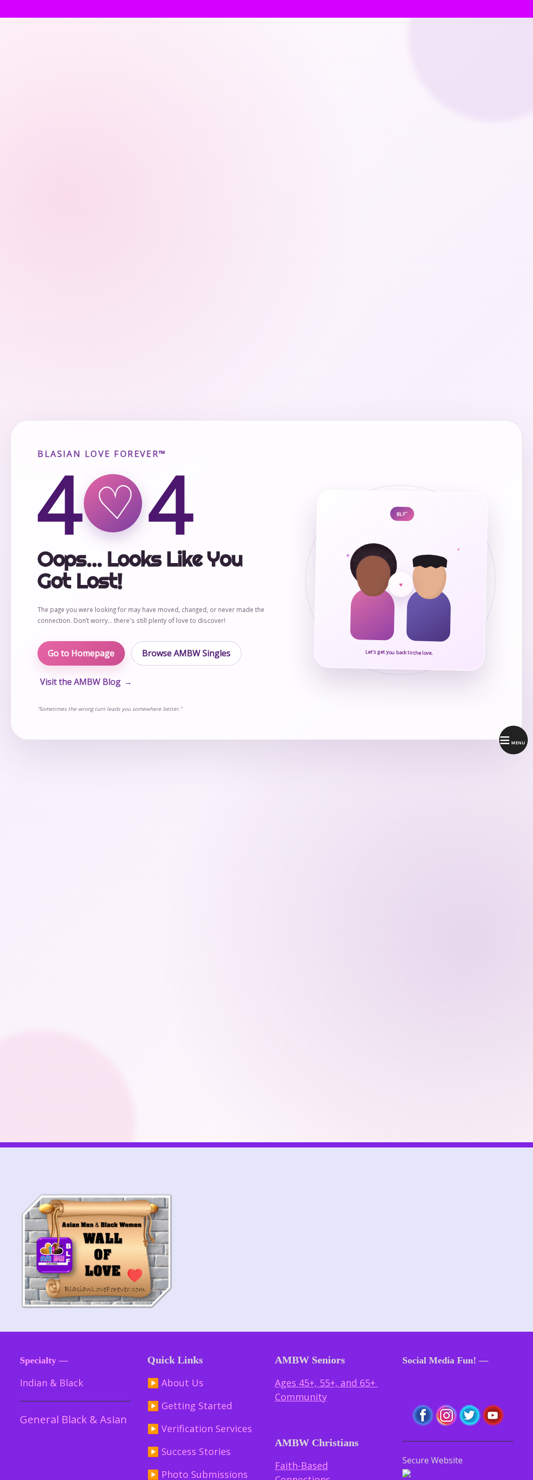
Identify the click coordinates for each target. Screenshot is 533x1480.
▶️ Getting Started (189, 1405)
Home (28, 8)
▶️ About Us (175, 1382)
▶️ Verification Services (199, 1428)
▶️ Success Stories (189, 1451)
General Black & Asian (73, 1419)
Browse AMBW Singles (186, 653)
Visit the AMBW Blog (86, 681)
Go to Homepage (81, 653)
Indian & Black (51, 1382)
